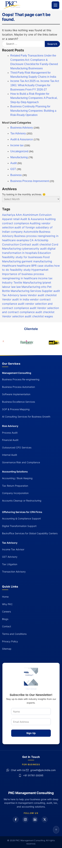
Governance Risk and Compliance (21, 462)
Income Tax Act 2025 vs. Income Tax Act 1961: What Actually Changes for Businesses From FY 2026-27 (34, 85)
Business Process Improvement (29, 181)
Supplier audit (51, 291)
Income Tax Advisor (13, 549)
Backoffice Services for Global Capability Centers (30, 533)
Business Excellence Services (18, 401)
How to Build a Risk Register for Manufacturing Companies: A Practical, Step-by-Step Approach (34, 98)
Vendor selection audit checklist (23, 316)
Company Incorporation (15, 493)
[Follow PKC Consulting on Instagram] (25, 819)
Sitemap (6, 648)
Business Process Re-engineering (20, 379)
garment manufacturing (37, 261)
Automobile (30, 231)
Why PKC (7, 604)
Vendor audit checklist (42, 295)
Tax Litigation (9, 564)
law (18, 286)
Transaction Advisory (14, 571)
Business (16, 175)
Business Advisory (21, 127)
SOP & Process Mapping (16, 409)
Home (5, 596)
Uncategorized (19, 151)
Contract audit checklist (35, 244)
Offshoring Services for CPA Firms (22, 512)
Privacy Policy (10, 641)
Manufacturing (19, 157)
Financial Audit (10, 440)
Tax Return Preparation (15, 485)
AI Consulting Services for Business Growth (26, 416)
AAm (19, 214)
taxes (23, 295)
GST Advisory (9, 556)
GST (13, 169)
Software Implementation (16, 394)
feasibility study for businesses (22, 257)
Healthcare (9, 265)
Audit (13, 163)
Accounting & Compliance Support (21, 518)
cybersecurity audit (34, 248)
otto (43, 286)
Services (35, 291)
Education (44, 253)
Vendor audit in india (15, 299)
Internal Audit (9, 454)
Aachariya (8, 214)
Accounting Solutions (15, 471)
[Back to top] (56, 829)
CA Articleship (39, 240)
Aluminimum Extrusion (37, 214)
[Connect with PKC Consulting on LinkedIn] (35, 819)
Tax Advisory (18, 133)
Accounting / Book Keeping (17, 478)
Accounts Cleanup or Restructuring (21, 500)
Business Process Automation (18, 386)
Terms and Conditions (14, 633)
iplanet (46, 282)
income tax (45, 278)
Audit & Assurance (21, 139)
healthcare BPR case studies (35, 265)
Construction (10, 244)
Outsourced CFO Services (16, 447)
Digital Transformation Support (19, 526)
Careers (6, 611)
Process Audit (10, 432)
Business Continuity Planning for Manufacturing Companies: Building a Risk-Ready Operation (33, 110)
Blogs (5, 619)
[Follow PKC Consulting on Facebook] (16, 819)
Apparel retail (11, 219)
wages (48, 316)
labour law (9, 286)
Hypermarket (39, 269)
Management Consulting (16, 372)
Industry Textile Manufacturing (22, 282)
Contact (6, 626)
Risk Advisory (10, 426)
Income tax (17, 145)
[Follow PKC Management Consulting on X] (45, 819)
